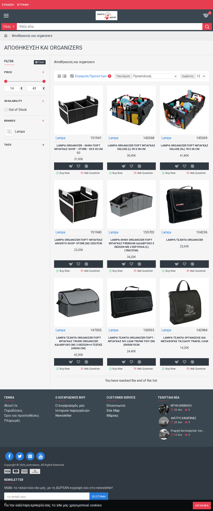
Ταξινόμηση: (123, 76)
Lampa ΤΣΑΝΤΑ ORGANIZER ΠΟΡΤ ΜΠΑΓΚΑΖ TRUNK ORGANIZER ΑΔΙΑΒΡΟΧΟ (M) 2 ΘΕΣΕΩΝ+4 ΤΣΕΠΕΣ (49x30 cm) (78, 343)
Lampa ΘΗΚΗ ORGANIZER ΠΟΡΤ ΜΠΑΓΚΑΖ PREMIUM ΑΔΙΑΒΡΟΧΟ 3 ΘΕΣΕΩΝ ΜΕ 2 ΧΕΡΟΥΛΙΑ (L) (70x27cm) (131, 245)
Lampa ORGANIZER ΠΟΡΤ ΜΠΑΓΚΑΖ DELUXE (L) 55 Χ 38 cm (131, 147)
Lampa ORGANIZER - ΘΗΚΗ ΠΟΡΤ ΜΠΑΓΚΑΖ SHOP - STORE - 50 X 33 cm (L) (78, 149)
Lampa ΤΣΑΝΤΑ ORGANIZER (184, 239)
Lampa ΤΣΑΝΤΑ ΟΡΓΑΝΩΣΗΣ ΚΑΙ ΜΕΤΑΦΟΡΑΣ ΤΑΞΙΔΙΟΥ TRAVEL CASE (184, 339)
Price (8, 72)
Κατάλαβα (201, 505)
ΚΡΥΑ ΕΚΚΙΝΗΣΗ (181, 405)
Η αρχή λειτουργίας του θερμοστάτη (188, 430)
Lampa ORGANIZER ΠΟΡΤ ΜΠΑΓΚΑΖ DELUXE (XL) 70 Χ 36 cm (184, 147)
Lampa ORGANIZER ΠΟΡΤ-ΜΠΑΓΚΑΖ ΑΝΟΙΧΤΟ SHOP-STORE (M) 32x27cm (78, 241)
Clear (41, 62)
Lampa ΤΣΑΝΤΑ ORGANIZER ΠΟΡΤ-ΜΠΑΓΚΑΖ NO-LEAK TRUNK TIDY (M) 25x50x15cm (131, 341)
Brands (9, 120)
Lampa (60, 138)
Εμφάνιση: (188, 76)
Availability (13, 100)
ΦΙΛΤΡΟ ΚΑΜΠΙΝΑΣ (183, 418)
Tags (7, 144)
